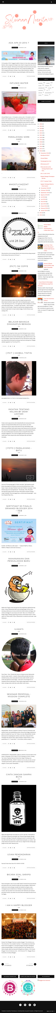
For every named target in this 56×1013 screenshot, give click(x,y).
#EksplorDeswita (48, 92)
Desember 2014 (45, 153)
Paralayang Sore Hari (19, 138)
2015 (40, 148)
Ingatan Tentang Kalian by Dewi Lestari (18, 411)
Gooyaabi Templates (29, 1011)
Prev (28, 56)
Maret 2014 (44, 206)
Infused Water (19, 83)
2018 (40, 142)
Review (39, 85)
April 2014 (43, 203)
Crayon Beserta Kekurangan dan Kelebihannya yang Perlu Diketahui (45, 283)
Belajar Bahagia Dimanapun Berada (19, 323)
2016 (40, 146)
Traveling (46, 95)
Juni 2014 (43, 199)
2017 (40, 144)
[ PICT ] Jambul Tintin (19, 353)
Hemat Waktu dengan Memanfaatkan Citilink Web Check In (46, 228)
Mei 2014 (43, 201)
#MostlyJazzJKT (19, 184)
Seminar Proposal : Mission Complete (19, 695)
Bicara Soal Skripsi (19, 874)
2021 (40, 135)
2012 (40, 215)
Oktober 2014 (44, 190)
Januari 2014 (44, 210)
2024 (40, 128)
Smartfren (40, 90)
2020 (40, 137)
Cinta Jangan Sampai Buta (19, 775)
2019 (40, 139)
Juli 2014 (43, 197)
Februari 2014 (44, 208)
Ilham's (18, 629)
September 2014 (45, 192)
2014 (40, 150)
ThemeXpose (14, 1011)
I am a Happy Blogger (19, 905)
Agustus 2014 (44, 194)
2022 (40, 133)
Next (32, 56)
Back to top (50, 1011)
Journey (48, 83)
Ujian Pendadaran (18, 854)
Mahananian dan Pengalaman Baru (19, 560)
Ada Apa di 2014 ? (19, 43)
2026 (40, 124)
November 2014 (45, 188)
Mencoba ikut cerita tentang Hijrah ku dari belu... (47, 168)
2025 (40, 126)
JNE (47, 90)
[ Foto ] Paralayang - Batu (19, 449)
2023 (40, 130)
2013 (40, 212)
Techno (39, 95)
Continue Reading (31, 76)
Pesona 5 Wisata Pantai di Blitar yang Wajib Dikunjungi (49, 265)
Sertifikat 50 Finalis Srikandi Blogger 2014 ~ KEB (19, 508)
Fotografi (15, 87)
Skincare (40, 92)
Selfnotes (14, 47)
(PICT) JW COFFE (19, 266)
